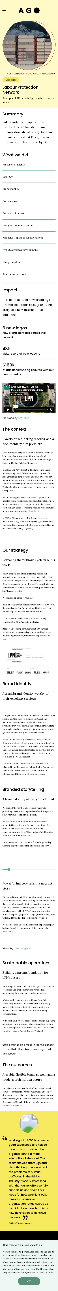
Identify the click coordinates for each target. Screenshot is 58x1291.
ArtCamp (23, 418)
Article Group (29, 10)
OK (29, 1281)
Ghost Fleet (25, 73)
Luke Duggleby (22, 948)
